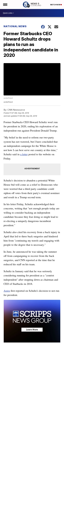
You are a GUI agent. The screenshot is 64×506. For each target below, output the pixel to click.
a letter (24, 154)
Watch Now (55, 5)
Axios (7, 290)
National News (15, 26)
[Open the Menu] (5, 4)
